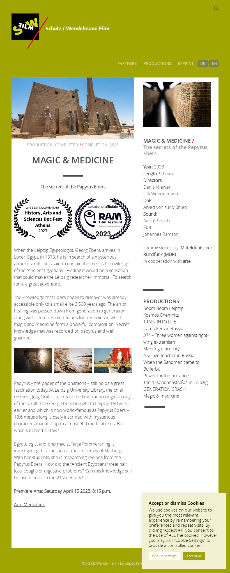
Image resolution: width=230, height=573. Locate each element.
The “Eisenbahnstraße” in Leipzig (175, 382)
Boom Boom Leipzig (163, 308)
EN (214, 63)
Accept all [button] (194, 555)
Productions (157, 63)
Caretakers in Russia (163, 328)
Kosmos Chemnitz (161, 315)
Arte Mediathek (29, 504)
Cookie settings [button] (164, 555)
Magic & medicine (161, 396)
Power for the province (166, 376)
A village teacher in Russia (168, 355)
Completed (66, 144)
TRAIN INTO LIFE (159, 322)
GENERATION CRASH (164, 389)
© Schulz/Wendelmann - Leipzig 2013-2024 (115, 563)
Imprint (186, 63)
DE (202, 63)
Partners (127, 63)
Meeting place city (161, 349)
